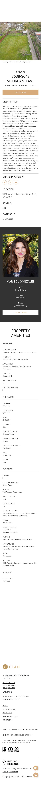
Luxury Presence (10, 772)
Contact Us (7, 720)
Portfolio (7, 713)
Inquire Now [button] (20, 92)
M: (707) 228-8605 (9, 685)
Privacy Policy (27, 776)
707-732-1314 (20, 298)
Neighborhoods (10, 716)
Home (5, 706)
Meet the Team (9, 709)
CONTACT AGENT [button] (20, 312)
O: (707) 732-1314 (9, 683)
